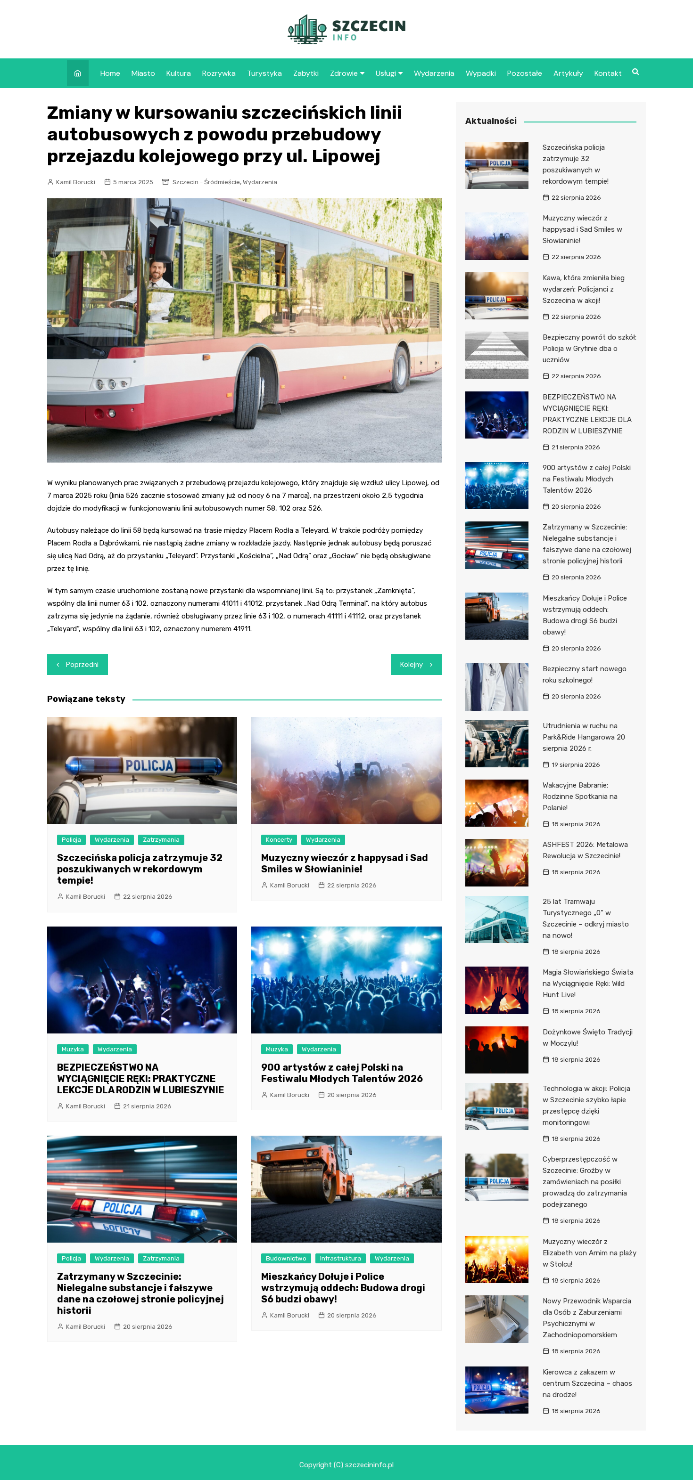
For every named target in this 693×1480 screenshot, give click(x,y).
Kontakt (608, 73)
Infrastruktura (340, 1258)
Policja (71, 839)
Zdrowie (344, 73)
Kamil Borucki (75, 182)
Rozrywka (219, 73)
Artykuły (568, 73)
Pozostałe (524, 73)
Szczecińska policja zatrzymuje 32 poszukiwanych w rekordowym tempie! (140, 869)
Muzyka (73, 1049)
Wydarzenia (434, 73)
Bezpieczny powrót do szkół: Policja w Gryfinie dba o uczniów (589, 348)
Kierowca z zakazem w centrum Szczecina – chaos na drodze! (587, 1383)
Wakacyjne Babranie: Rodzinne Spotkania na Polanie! (580, 796)
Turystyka (264, 73)
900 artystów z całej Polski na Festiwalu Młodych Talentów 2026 (342, 1073)
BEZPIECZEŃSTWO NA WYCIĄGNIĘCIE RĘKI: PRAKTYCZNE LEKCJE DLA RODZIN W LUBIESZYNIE (140, 1079)
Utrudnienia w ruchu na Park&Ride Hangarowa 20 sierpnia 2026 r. (584, 737)
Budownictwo (286, 1258)
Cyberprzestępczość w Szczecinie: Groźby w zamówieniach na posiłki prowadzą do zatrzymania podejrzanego (585, 1182)
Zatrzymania (161, 839)
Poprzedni (82, 664)
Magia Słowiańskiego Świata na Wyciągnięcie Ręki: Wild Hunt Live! (588, 983)
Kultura (178, 73)
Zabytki (306, 73)
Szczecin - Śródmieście (206, 182)
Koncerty (279, 839)
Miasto (143, 73)
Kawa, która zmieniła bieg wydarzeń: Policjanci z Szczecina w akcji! (584, 289)
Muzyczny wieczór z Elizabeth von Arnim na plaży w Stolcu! (589, 1253)
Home (110, 73)
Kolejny (411, 664)
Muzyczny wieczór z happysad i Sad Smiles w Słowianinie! (344, 863)
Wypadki (481, 73)
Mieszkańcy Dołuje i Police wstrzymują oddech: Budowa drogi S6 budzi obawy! (343, 1288)
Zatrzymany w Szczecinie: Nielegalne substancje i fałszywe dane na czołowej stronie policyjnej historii (140, 1293)
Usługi (386, 73)
